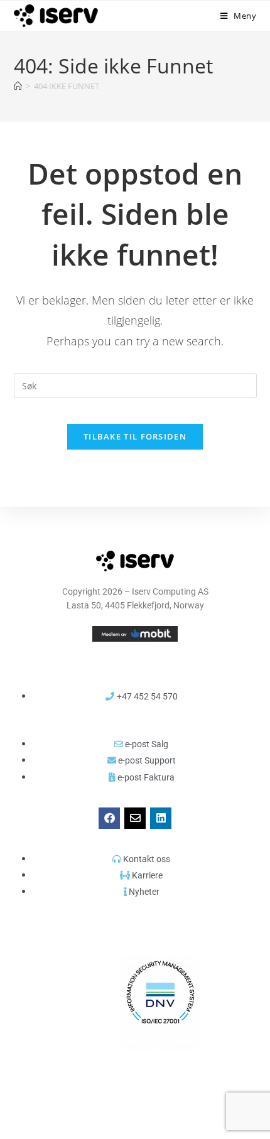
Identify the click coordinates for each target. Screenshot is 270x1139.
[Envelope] (135, 818)
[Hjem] (18, 86)
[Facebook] (109, 818)
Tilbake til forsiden (135, 436)
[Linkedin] (160, 818)
